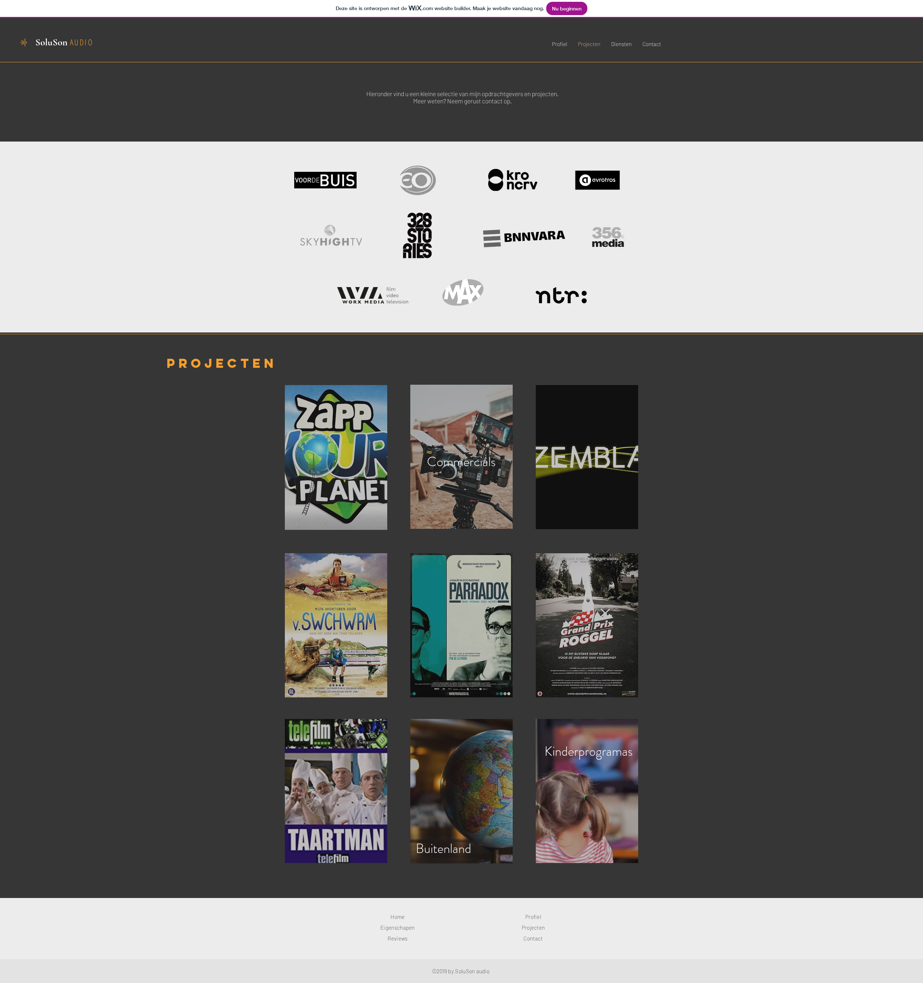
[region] (336, 457)
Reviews (397, 938)
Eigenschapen (397, 927)
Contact (533, 938)
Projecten (533, 927)
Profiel (533, 916)
